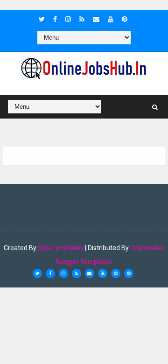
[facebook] (55, 19)
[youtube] (110, 19)
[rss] (82, 19)
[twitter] (41, 19)
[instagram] (68, 19)
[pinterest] (124, 19)
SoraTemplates (61, 248)
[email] (96, 19)
